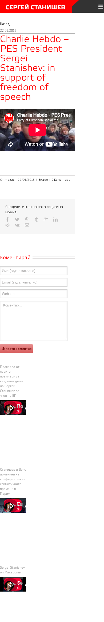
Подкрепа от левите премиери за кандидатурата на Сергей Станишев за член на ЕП (11, 381)
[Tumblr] (36, 219)
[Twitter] (17, 219)
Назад (5, 24)
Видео (43, 180)
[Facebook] (7, 219)
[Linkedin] (55, 219)
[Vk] (17, 225)
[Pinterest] (27, 219)
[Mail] (27, 225)
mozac (9, 180)
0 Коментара (60, 180)
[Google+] (46, 219)
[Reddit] (7, 225)
